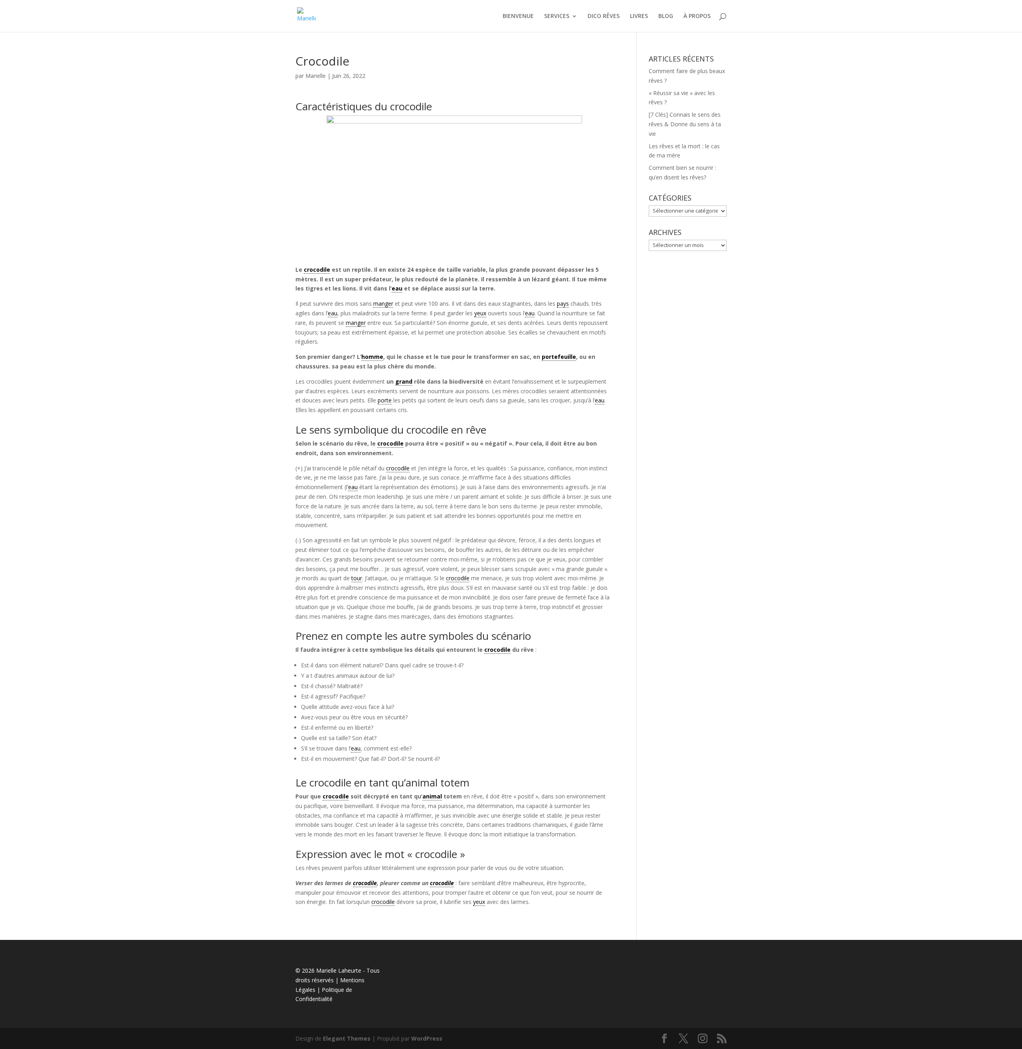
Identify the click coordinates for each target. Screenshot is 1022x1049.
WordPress (426, 1038)
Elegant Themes (346, 1038)
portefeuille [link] (559, 356)
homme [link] (372, 356)
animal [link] (432, 796)
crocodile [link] (317, 269)
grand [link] (403, 381)
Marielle (315, 76)
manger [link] (383, 303)
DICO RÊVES (604, 16)
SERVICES (556, 16)
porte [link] (385, 400)
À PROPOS (697, 16)
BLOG (665, 16)
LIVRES (639, 16)
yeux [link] (480, 313)
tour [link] (356, 578)
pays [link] (563, 303)
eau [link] (397, 288)
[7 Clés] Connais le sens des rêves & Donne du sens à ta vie (685, 124)
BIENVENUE (518, 16)
